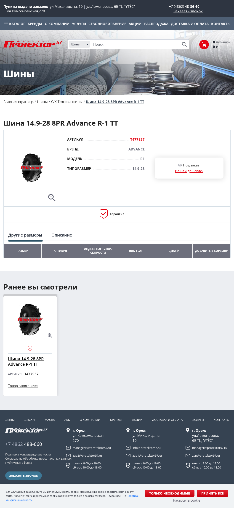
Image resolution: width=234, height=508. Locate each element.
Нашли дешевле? (189, 171)
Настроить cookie (186, 500)
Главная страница (18, 101)
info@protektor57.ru (147, 448)
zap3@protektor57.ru (87, 455)
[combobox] (79, 44)
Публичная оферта (18, 463)
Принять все (212, 493)
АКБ (67, 420)
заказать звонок (23, 476)
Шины (42, 101)
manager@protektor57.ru (209, 448)
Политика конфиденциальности (27, 454)
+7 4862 (23, 444)
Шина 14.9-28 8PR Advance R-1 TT (115, 101)
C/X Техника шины (66, 101)
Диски (29, 420)
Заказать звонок (188, 11)
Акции (137, 420)
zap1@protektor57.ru (147, 455)
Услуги (198, 420)
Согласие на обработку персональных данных (27, 458)
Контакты (221, 420)
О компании (90, 420)
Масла (50, 420)
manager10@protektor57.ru (92, 448)
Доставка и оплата (167, 420)
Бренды (116, 420)
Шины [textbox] (75, 44)
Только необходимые (169, 493)
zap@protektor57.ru (206, 455)
